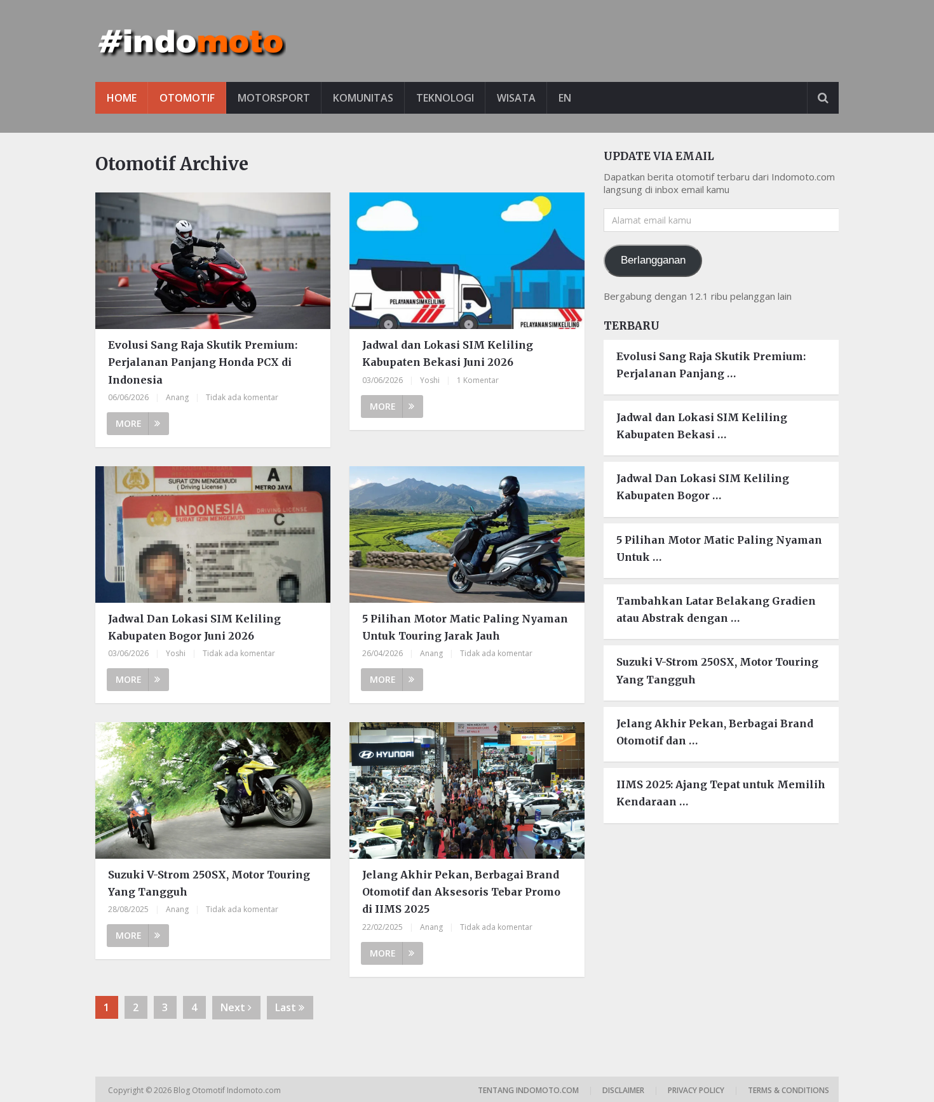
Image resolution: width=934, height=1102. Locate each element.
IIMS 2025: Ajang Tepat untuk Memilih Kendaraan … (720, 793)
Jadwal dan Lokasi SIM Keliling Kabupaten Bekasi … (701, 426)
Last (287, 1007)
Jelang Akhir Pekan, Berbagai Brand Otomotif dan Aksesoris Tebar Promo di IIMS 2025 (461, 891)
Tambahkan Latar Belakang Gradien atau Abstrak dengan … (716, 609)
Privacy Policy (696, 1090)
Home (122, 98)
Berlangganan (653, 260)
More (129, 423)
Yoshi (430, 380)
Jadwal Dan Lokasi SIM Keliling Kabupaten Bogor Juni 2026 (194, 627)
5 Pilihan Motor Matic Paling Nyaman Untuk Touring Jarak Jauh (465, 627)
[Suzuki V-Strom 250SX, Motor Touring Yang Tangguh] (212, 790)
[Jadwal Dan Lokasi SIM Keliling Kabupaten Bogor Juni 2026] (212, 534)
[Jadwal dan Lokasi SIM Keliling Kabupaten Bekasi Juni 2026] (467, 260)
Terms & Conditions (788, 1090)
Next (234, 1007)
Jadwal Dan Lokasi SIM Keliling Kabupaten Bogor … (702, 487)
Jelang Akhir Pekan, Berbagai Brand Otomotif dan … (714, 732)
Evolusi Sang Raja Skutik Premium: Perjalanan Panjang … (711, 365)
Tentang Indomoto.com (528, 1090)
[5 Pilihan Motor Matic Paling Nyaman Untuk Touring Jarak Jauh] (467, 534)
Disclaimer (623, 1090)
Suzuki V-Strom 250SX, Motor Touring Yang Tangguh (209, 883)
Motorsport (274, 98)
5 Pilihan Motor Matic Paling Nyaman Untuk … (719, 548)
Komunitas (363, 98)
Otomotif (187, 98)
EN (564, 98)
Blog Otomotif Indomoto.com (228, 1090)
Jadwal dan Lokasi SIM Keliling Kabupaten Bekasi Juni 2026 (447, 353)
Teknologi (445, 98)
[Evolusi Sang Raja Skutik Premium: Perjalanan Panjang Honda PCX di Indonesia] (212, 260)
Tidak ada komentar (242, 397)
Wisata (516, 98)
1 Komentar (478, 380)
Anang (177, 397)
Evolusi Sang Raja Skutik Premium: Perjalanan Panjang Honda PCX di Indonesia (202, 362)
